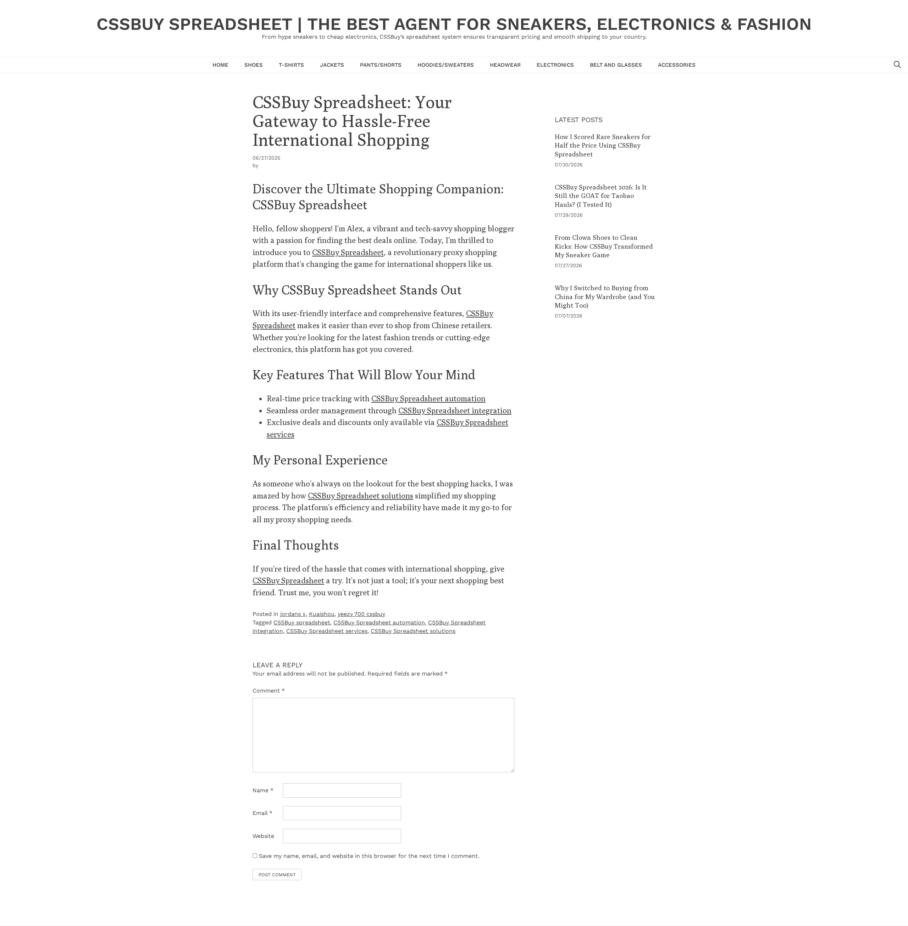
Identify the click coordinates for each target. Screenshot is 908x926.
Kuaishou (321, 614)
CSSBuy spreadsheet (301, 622)
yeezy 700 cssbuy (361, 614)
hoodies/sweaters (445, 65)
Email (262, 813)
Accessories (677, 65)
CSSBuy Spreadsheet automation (428, 398)
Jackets (332, 65)
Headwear (505, 65)
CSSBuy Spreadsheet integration (454, 410)
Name (263, 790)
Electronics (555, 65)
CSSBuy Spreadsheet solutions (360, 495)
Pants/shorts (381, 65)
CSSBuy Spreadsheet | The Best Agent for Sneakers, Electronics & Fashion (454, 24)
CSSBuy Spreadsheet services (326, 631)
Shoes (253, 65)
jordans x (293, 614)
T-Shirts (291, 65)
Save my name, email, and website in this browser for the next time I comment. (369, 856)
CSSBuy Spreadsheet (348, 252)
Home (220, 65)
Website (263, 836)
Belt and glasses (616, 65)
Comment (269, 690)
